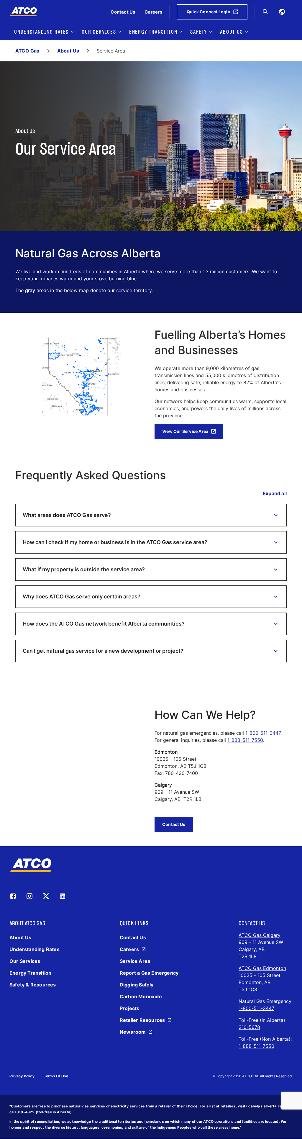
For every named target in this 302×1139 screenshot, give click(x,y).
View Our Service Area (185, 431)
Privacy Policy (22, 1076)
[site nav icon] (282, 12)
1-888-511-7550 (245, 740)
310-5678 (249, 1027)
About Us (68, 51)
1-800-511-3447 (262, 733)
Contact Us (173, 824)
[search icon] (265, 12)
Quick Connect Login (208, 11)
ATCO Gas (27, 51)
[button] (151, 515)
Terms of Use (56, 1076)
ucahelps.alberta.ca (264, 1106)
